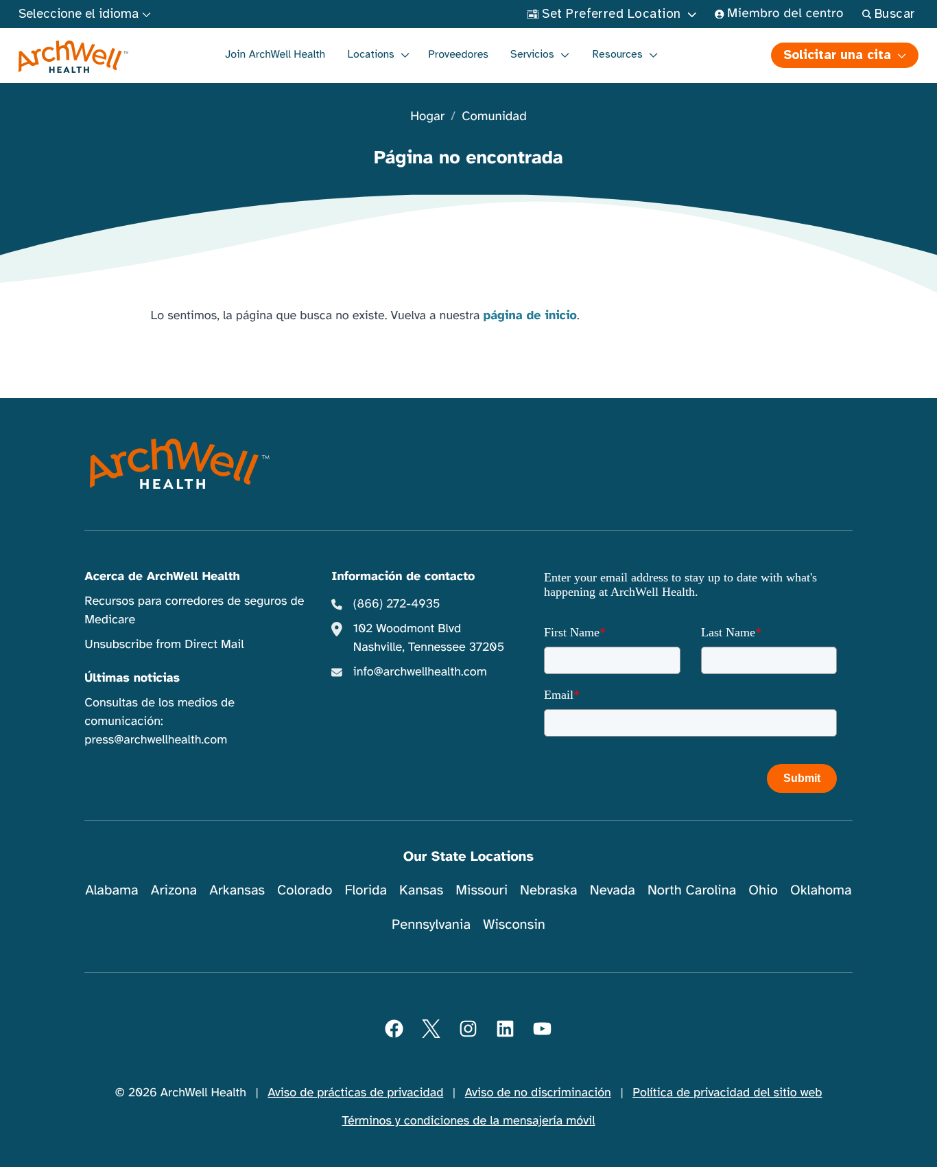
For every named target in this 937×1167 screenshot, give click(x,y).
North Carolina (692, 890)
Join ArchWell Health (275, 54)
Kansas (421, 890)
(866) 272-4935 (396, 604)
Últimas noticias (132, 678)
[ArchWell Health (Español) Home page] (179, 464)
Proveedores (458, 54)
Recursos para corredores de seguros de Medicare (194, 610)
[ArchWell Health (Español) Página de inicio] (74, 57)
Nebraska (549, 890)
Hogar (427, 117)
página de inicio (530, 315)
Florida (365, 890)
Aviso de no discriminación (538, 1092)
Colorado (304, 890)
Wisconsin (514, 924)
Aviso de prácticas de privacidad (355, 1092)
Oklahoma (821, 890)
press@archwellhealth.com (155, 740)
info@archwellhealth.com (420, 672)
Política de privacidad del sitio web (727, 1092)
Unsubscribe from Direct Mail (164, 644)
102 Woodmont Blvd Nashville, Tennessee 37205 (428, 638)
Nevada (612, 890)
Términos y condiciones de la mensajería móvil (468, 1121)
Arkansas (237, 890)
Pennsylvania (431, 924)
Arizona (174, 890)
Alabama (112, 890)
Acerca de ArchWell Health (162, 576)
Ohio (763, 890)
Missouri (481, 890)
